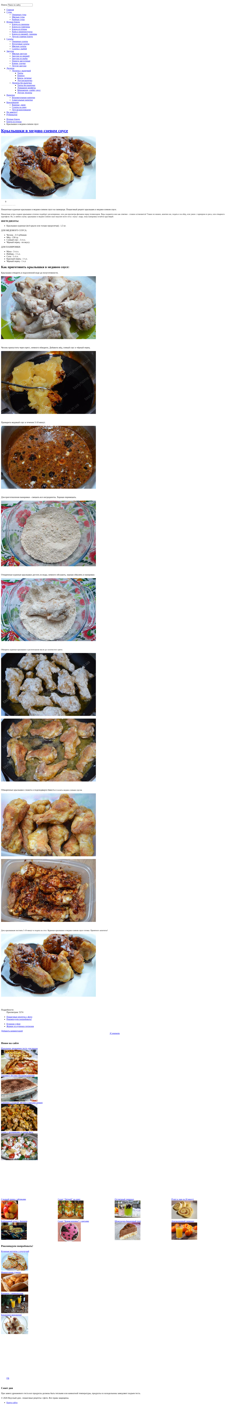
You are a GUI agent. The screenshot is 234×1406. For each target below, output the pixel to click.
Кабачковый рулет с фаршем (14, 1221)
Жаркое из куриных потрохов (20, 1026)
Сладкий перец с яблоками (13, 1199)
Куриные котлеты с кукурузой (15, 1251)
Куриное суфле (13, 1024)
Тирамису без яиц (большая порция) (18, 1075)
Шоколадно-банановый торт (128, 1221)
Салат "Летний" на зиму (69, 1199)
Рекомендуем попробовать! (19, 1019)
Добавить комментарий (12, 1031)
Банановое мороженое (11, 1315)
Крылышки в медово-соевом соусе (34, 130)
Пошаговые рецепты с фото (19, 1017)
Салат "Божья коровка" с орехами (73, 1221)
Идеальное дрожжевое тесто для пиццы (19, 1048)
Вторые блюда (13, 119)
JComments (115, 1033)
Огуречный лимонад (124, 1199)
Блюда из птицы (14, 121)
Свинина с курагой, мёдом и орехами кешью (22, 1102)
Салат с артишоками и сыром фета (17, 1132)
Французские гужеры (11, 1272)
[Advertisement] (82, 1179)
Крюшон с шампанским (12, 1293)
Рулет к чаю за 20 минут (182, 1199)
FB (7, 1378)
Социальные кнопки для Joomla (8, 205)
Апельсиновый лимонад (182, 1221)
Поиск (4, 5)
